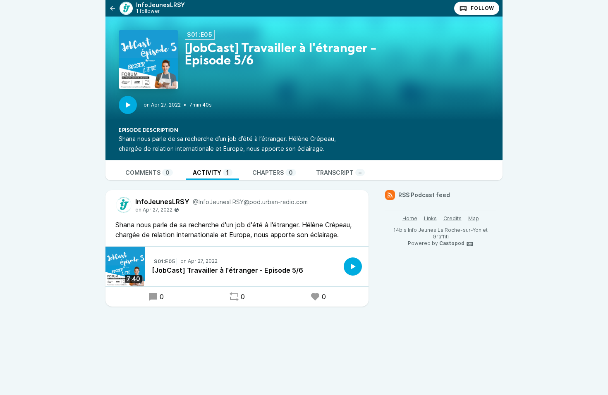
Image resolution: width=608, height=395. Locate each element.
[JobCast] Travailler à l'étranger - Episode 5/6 (227, 270)
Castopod (451, 243)
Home (409, 218)
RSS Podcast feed (424, 194)
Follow (482, 8)
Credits (452, 218)
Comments (147, 172)
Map (473, 218)
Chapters (272, 172)
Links (430, 218)
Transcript (338, 172)
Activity (211, 172)
